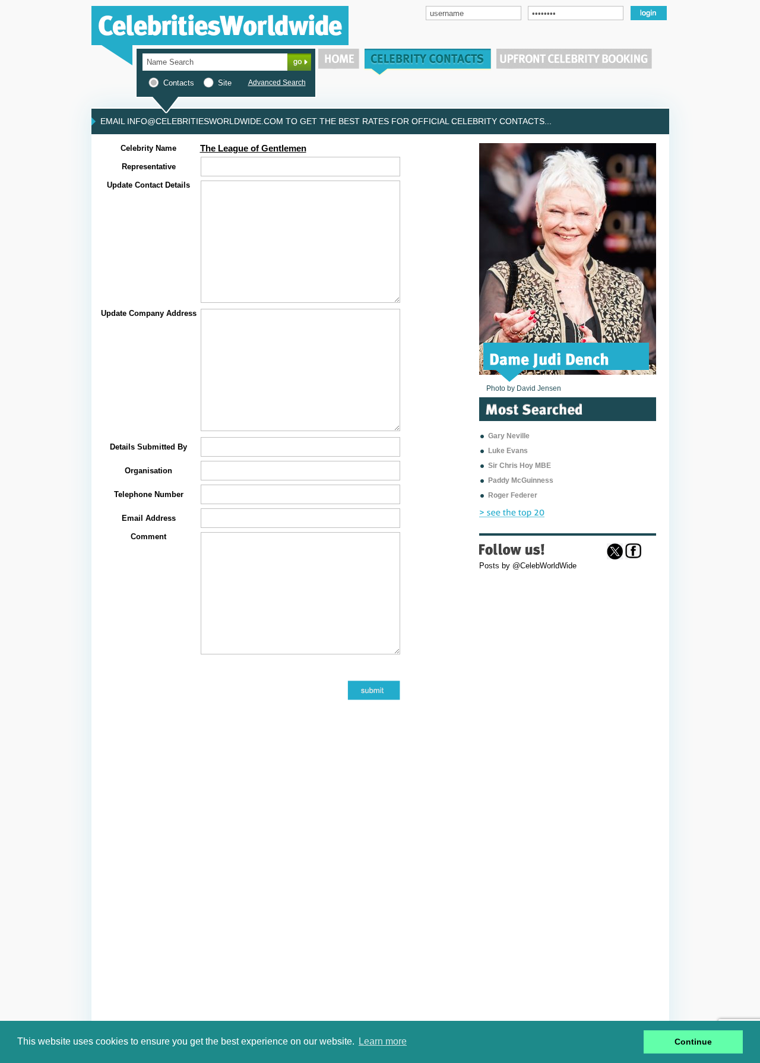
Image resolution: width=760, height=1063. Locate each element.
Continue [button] (693, 1041)
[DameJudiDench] (549, 358)
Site (225, 82)
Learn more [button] (383, 1041)
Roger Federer (512, 495)
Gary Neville (509, 436)
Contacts (178, 82)
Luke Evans (508, 451)
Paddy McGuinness (520, 480)
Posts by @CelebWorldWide (528, 565)
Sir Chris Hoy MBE (519, 465)
